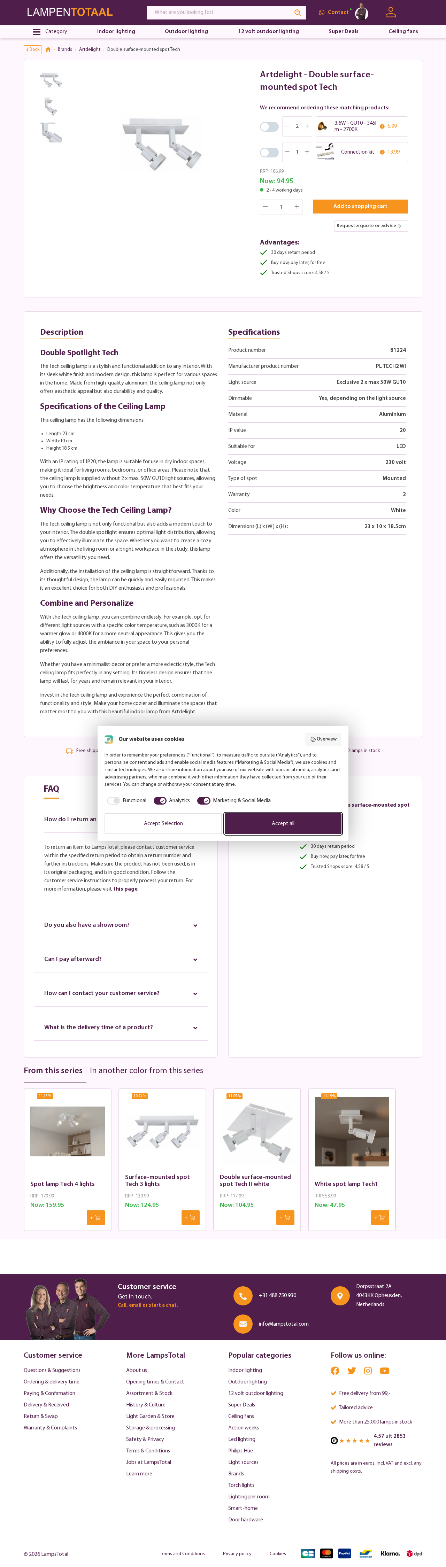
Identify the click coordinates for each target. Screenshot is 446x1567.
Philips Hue (240, 1451)
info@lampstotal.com (284, 1324)
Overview (327, 739)
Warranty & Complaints (50, 1428)
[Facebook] (335, 1372)
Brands (236, 1474)
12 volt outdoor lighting (255, 1393)
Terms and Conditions (182, 1554)
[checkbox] (125, 801)
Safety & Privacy (145, 1439)
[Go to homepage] (79, 12)
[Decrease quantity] (265, 207)
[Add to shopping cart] (96, 1217)
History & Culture (146, 1405)
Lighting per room (249, 1497)
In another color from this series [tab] (146, 1071)
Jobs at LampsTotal (148, 1462)
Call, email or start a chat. (148, 1305)
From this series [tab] (53, 1071)
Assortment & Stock (149, 1393)
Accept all (283, 824)
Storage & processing (150, 1428)
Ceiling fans (241, 1416)
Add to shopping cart (360, 206)
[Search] (298, 13)
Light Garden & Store (150, 1416)
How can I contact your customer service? (102, 994)
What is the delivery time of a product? (98, 1028)
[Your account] (391, 12)
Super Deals (241, 1405)
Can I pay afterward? (73, 959)
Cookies (278, 1554)
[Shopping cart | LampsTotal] (414, 12)
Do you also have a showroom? (87, 925)
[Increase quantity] (297, 207)
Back (34, 49)
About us (136, 1370)
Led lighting (241, 1439)
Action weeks (243, 1428)
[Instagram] (368, 1372)
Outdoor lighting (247, 1382)
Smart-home (243, 1508)
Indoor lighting (245, 1370)
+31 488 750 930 (277, 1295)
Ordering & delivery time (51, 1382)
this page (125, 889)
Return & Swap (41, 1416)
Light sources (243, 1462)
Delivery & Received (46, 1405)
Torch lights (241, 1485)
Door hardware (245, 1520)
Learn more (139, 1474)
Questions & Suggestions (52, 1370)
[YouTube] (385, 1372)
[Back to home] (50, 49)
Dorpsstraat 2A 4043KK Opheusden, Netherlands (379, 1296)
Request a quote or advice (366, 225)
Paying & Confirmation (49, 1393)
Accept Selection (163, 824)
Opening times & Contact (155, 1382)
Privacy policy (237, 1554)
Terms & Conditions (148, 1451)
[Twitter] (352, 1372)
